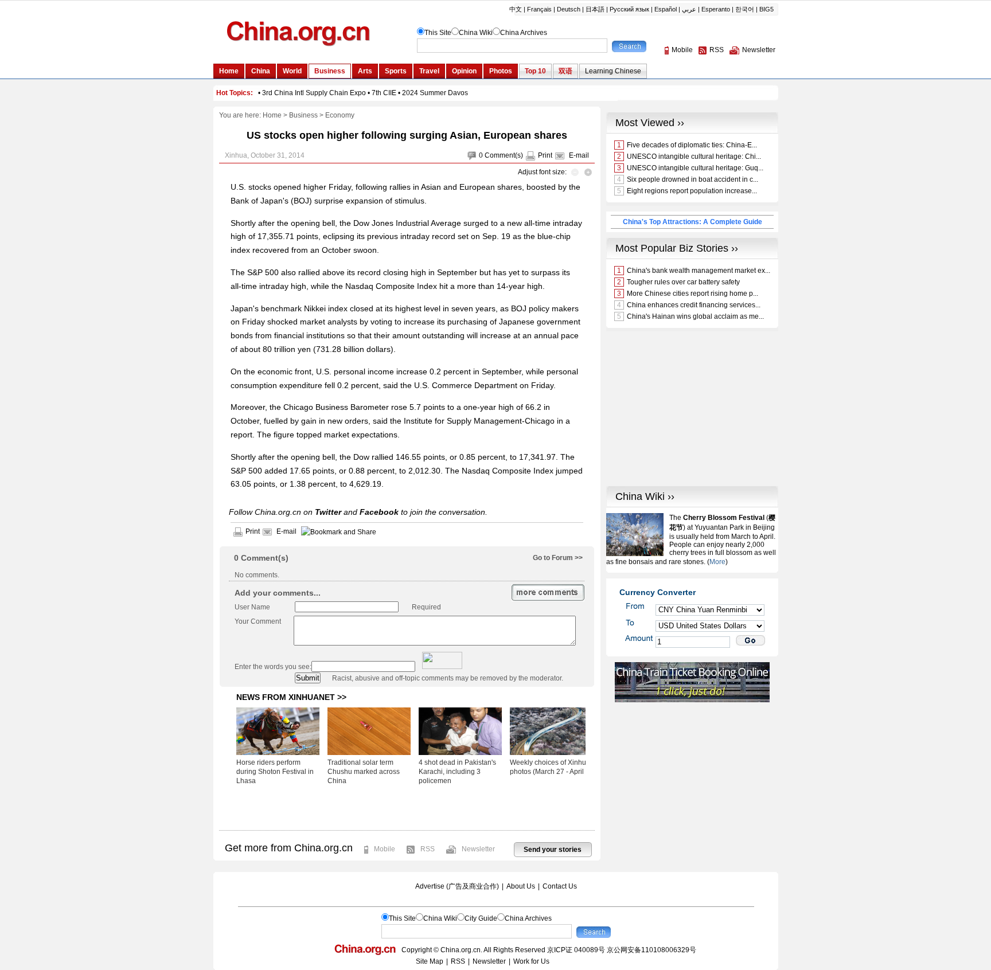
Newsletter (478, 849)
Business (303, 115)
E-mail (579, 155)
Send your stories (553, 850)
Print (545, 155)
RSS (427, 849)
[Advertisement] (406, 807)
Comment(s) (504, 155)
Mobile (384, 849)
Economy (339, 115)
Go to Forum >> (558, 558)
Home (272, 115)
